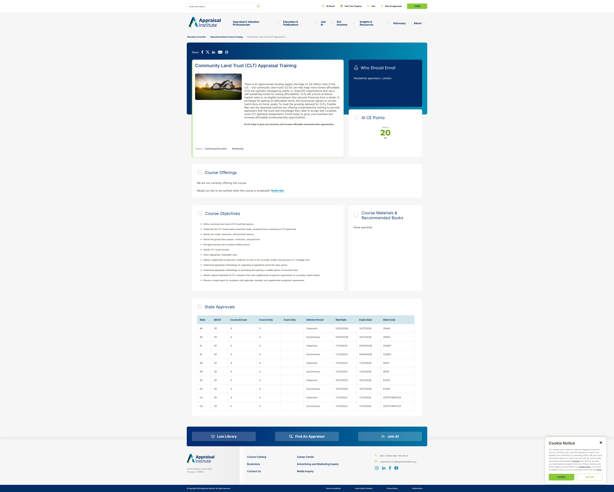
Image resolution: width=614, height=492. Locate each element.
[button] (600, 442)
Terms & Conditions (333, 488)
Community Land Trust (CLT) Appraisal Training (267, 37)
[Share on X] (207, 52)
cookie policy (585, 467)
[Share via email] (220, 52)
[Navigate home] (200, 459)
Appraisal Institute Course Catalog (226, 37)
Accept (562, 477)
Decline (590, 477)
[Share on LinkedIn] (213, 52)
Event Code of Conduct (364, 488)
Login (417, 6)
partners (576, 461)
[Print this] (226, 52)
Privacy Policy (392, 488)
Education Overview (196, 37)
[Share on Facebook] (202, 52)
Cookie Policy (417, 488)
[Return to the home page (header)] (205, 23)
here (599, 469)
